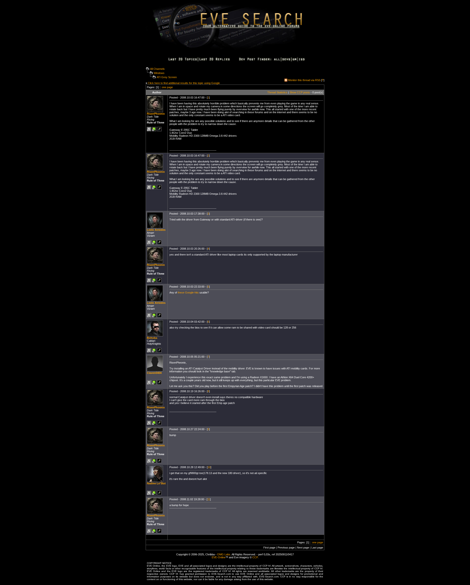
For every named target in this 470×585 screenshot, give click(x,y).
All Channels (157, 68)
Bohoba (152, 337)
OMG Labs (223, 554)
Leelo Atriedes (156, 229)
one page (167, 87)
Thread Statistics (277, 92)
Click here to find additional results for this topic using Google (184, 83)
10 (209, 467)
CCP (255, 557)
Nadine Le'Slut (156, 483)
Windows (159, 73)
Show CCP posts (300, 92)
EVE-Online (218, 557)
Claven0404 (154, 372)
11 (208, 499)
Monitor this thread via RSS (304, 80)
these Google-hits (188, 292)
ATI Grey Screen (167, 77)
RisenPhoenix (156, 113)
